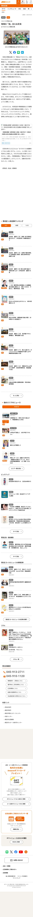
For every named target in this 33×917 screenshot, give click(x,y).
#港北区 (4, 168)
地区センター (8, 716)
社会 (24, 9)
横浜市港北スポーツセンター (13, 713)
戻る (3, 12)
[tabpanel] (16, 39)
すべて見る (16, 531)
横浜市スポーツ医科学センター (13, 722)
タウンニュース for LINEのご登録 (16, 799)
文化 (19, 9)
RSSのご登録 (16, 842)
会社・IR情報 (6, 866)
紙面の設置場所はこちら (14, 692)
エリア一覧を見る (16, 468)
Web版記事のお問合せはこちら (16, 696)
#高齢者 (14, 168)
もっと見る (16, 395)
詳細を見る (16, 829)
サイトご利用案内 (22, 876)
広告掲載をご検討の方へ (10, 869)
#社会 (9, 168)
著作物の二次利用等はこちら (16, 684)
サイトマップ (16, 878)
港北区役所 (8, 707)
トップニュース (12, 9)
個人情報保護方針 (11, 876)
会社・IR (22, 2)
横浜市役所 (8, 710)
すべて (3, 9)
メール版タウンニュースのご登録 (16, 804)
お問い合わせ (18, 860)
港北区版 (4, 6)
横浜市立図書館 (9, 719)
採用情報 (5, 873)
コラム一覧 (16, 659)
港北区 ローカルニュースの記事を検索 (16, 619)
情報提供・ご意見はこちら (15, 681)
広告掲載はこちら (13, 688)
